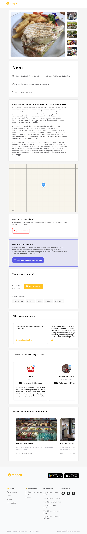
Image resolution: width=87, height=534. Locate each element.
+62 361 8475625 (22, 92)
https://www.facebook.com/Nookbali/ (31, 84)
